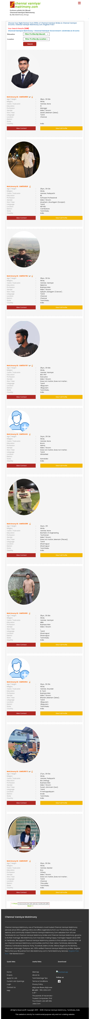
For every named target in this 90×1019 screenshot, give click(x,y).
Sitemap (35, 972)
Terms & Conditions (40, 981)
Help (8, 990)
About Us (35, 975)
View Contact (21, 128)
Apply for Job (12, 978)
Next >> (30, 906)
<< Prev (14, 904)
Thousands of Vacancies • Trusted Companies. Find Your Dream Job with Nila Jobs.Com (42, 1000)
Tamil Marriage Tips (40, 978)
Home (9, 972)
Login (9, 984)
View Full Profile (61, 128)
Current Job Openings (15, 981)
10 (47, 904)
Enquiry (9, 975)
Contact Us (11, 987)
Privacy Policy (37, 984)
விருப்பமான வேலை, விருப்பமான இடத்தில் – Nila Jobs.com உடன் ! (42, 990)
